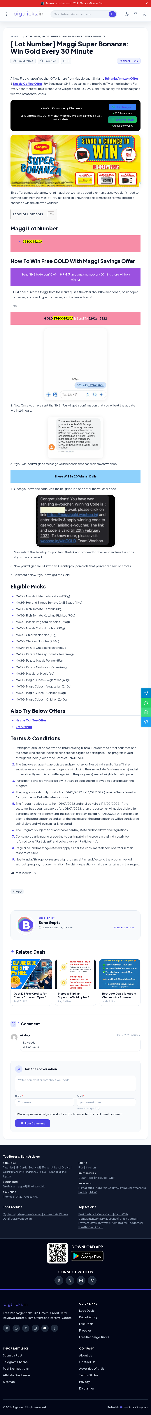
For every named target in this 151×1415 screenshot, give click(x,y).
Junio (43, 1171)
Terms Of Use (88, 1375)
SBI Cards (21, 1167)
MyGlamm (119, 1187)
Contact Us (87, 1362)
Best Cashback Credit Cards (95, 1214)
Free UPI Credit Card (90, 1227)
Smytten (104, 1222)
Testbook (9, 1186)
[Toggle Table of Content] (49, 214)
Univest (55, 1167)
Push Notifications (16, 1368)
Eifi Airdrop (24, 727)
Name (19, 1096)
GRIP (112, 1177)
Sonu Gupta (50, 922)
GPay (19, 1196)
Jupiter (7, 1176)
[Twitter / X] (70, 1280)
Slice (88, 1167)
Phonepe (8, 1196)
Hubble (82, 1192)
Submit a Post (12, 1355)
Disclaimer (86, 1388)
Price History (88, 1317)
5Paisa (45, 1167)
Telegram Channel (15, 1362)
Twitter (68, 927)
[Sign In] (144, 14)
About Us (85, 1355)
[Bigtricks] (37, 1305)
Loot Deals (86, 1310)
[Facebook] (59, 1280)
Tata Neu (8, 1167)
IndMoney (32, 1171)
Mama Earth (85, 1187)
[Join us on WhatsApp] (146, 703)
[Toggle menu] (6, 14)
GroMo (66, 1167)
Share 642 (130, 60)
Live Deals (86, 1324)
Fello (91, 1177)
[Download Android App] (146, 712)
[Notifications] (135, 14)
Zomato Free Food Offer (127, 1222)
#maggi (17, 891)
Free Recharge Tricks (94, 1337)
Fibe (81, 1167)
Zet (31, 1167)
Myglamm (9, 1214)
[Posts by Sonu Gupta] (25, 925)
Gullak (7, 1171)
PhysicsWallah (36, 1186)
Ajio (143, 1187)
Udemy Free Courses (29, 1214)
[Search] (112, 14)
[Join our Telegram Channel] (146, 693)
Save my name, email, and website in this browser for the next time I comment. (71, 1114)
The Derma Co (103, 1187)
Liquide (61, 1171)
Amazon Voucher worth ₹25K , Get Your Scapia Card (75, 3)
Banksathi (18, 1171)
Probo (52, 1171)
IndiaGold (101, 1177)
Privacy (84, 1382)
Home (14, 36)
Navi (37, 1167)
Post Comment (35, 1123)
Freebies (50, 61)
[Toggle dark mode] (126, 14)
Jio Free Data (51, 1214)
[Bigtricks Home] (29, 14)
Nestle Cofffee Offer (31, 720)
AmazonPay (31, 1196)
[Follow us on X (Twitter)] (146, 722)
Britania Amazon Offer (121, 78)
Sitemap (9, 1382)
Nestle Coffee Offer (27, 83)
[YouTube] (45, 1328)
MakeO (93, 1192)
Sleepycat (133, 1187)
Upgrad (21, 1186)
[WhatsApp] (16, 1328)
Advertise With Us (91, 1368)
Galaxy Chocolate (21, 1218)
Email (80, 1096)
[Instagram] (81, 1280)
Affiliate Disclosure (16, 1375)
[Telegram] (92, 1280)
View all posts (122, 927)
